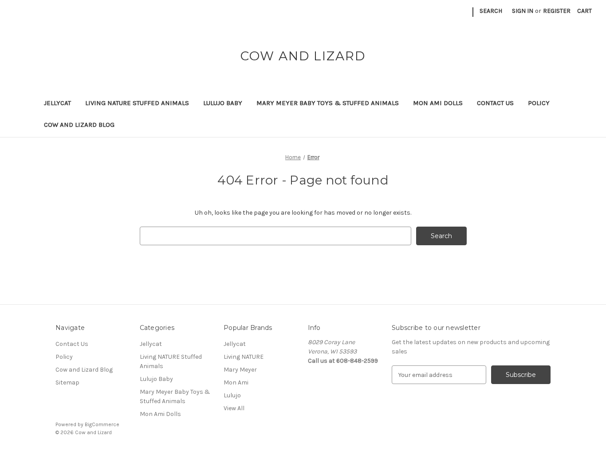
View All (234, 408)
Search (491, 11)
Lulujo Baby (222, 103)
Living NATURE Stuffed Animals (137, 103)
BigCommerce (102, 424)
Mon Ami (236, 382)
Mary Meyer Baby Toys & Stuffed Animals (327, 103)
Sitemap (67, 382)
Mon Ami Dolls (438, 103)
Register (557, 11)
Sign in (522, 11)
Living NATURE (244, 357)
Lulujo (232, 395)
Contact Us (495, 103)
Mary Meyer (240, 369)
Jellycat (57, 103)
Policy (539, 103)
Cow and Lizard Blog (79, 125)
